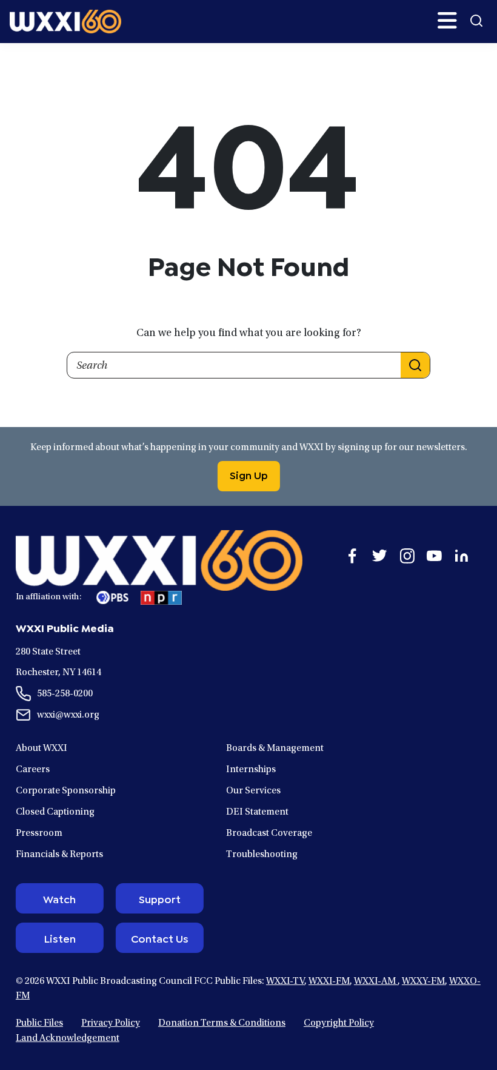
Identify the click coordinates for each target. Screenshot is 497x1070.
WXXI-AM (376, 981)
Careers (33, 770)
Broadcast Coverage (269, 833)
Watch (59, 898)
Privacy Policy (110, 1023)
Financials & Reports (59, 855)
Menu (447, 20)
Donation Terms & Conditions (221, 1023)
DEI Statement (257, 812)
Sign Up (249, 474)
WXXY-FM (423, 981)
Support (160, 898)
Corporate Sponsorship (66, 791)
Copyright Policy (339, 1023)
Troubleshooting (262, 855)
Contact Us (159, 937)
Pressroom (39, 833)
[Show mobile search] (476, 20)
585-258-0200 (65, 694)
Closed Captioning (55, 812)
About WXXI (41, 748)
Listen (60, 937)
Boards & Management (275, 748)
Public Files (39, 1023)
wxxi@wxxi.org (68, 715)
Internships (251, 770)
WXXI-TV (285, 981)
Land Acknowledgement (67, 1038)
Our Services (253, 791)
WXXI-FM (329, 981)
